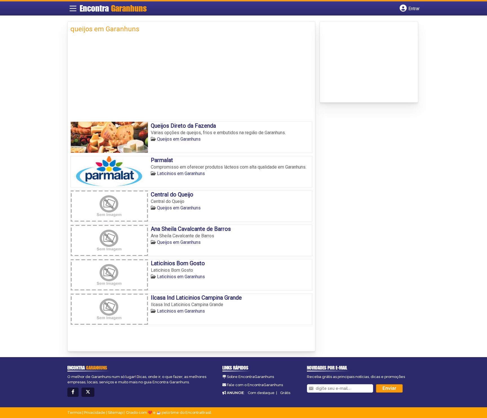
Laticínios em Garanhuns (181, 173)
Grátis (285, 393)
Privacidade (94, 412)
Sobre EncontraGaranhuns (250, 377)
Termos (74, 412)
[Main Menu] (73, 8)
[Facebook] (73, 392)
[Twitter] (87, 392)
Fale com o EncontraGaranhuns (255, 385)
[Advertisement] (191, 79)
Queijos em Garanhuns (179, 139)
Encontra (113, 8)
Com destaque (261, 393)
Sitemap (115, 412)
